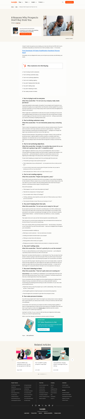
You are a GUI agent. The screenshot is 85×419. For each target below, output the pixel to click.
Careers (52, 387)
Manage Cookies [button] (57, 413)
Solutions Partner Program (66, 394)
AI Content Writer (14, 394)
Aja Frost (18, 23)
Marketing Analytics (27, 396)
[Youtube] (39, 405)
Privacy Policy (34, 413)
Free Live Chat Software (28, 394)
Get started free (69, 2)
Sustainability (53, 396)
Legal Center (26, 413)
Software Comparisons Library (44, 396)
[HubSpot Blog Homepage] (14, 2)
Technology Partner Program (67, 396)
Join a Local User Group (66, 387)
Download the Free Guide (26, 33)
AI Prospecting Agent (27, 385)
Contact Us (52, 398)
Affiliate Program (65, 400)
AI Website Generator (14, 396)
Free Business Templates (43, 394)
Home (12, 6)
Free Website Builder (27, 387)
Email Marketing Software (15, 398)
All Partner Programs (65, 392)
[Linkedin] (46, 405)
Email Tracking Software (15, 392)
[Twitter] (42, 405)
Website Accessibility (48, 413)
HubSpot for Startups (65, 398)
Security (40, 413)
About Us (52, 385)
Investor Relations (54, 392)
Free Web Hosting (27, 400)
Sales (16, 6)
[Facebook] (32, 405)
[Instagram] (36, 405)
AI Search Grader (42, 387)
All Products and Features (15, 385)
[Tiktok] (52, 405)
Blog (51, 394)
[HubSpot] (42, 409)
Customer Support (65, 385)
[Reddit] (49, 405)
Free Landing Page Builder (28, 398)
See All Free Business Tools (43, 385)
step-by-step (42, 308)
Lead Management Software (16, 400)
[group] (24, 359)
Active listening (25, 273)
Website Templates (42, 398)
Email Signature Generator (43, 392)
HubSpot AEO (13, 387)
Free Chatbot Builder (27, 392)
